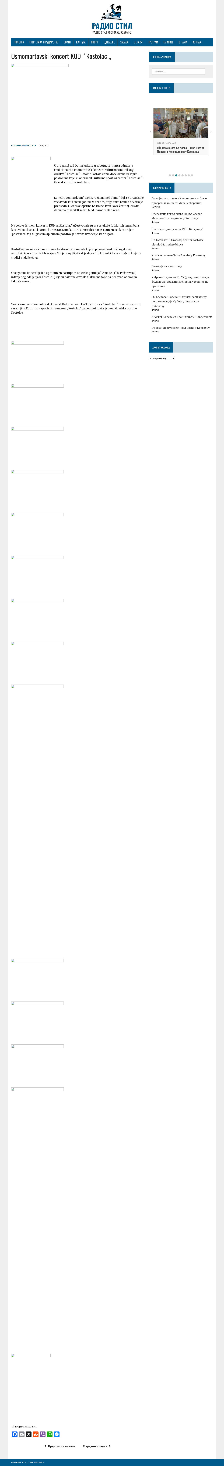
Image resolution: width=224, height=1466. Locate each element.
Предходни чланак (61, 1446)
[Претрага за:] (178, 71)
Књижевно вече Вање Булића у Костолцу (178, 255)
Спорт (94, 42)
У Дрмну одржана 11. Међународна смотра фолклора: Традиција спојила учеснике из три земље (180, 281)
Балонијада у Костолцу (167, 266)
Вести (67, 42)
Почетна (19, 42)
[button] (170, 175)
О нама (182, 42)
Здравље (109, 42)
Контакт (197, 42)
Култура (81, 42)
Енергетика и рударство (43, 42)
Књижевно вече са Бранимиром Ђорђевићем (182, 317)
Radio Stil (30, 145)
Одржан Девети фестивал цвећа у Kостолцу (181, 328)
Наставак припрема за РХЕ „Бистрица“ (177, 229)
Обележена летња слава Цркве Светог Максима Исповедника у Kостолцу (180, 150)
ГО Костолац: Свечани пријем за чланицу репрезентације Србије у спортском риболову (179, 301)
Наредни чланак (95, 1446)
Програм (153, 42)
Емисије (168, 42)
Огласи (138, 42)
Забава (124, 42)
